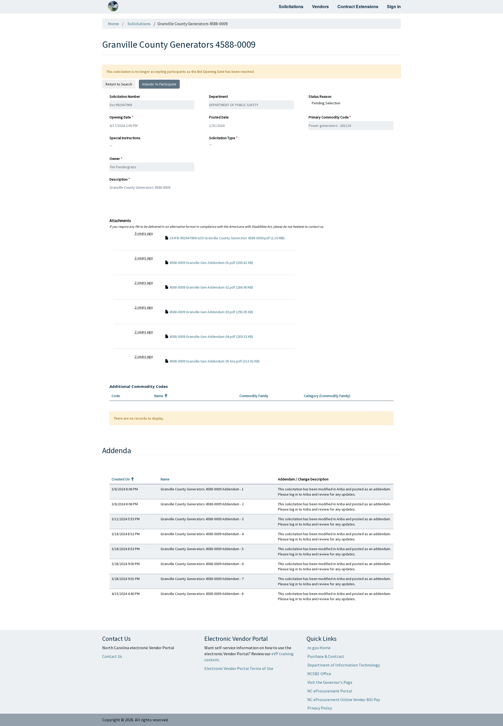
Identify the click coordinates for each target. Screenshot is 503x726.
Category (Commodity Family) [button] (327, 395)
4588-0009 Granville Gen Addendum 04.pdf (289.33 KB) (211, 336)
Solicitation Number (125, 96)
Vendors (320, 6)
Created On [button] (123, 479)
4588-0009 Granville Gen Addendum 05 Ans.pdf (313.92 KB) (215, 361)
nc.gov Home (319, 647)
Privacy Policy (319, 708)
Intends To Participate (159, 84)
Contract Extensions (357, 6)
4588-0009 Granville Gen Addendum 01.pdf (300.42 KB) (211, 262)
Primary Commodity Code (329, 117)
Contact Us (112, 656)
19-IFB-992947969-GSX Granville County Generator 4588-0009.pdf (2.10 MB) (227, 238)
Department (218, 96)
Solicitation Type (222, 138)
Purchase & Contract (325, 656)
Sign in (394, 6)
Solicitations (291, 6)
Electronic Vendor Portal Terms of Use (238, 668)
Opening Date (120, 117)
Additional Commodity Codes (139, 386)
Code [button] (116, 395)
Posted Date (219, 117)
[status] (251, 418)
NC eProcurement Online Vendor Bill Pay (343, 699)
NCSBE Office (319, 673)
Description (119, 179)
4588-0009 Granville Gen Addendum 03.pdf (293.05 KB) (211, 312)
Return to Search (119, 84)
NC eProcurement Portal (329, 691)
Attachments (217, 223)
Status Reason (320, 96)
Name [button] (161, 395)
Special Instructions (125, 138)
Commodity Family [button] (253, 395)
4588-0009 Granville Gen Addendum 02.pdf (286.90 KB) (211, 287)
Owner (115, 158)
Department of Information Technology (343, 665)
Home (113, 23)
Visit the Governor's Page (329, 682)
